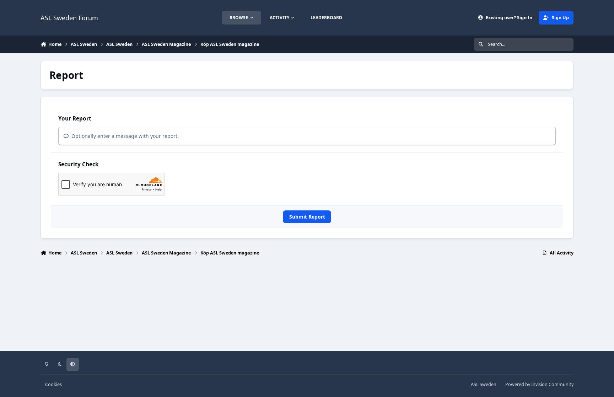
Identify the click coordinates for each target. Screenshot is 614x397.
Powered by (539, 384)
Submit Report (307, 216)
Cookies (53, 384)
